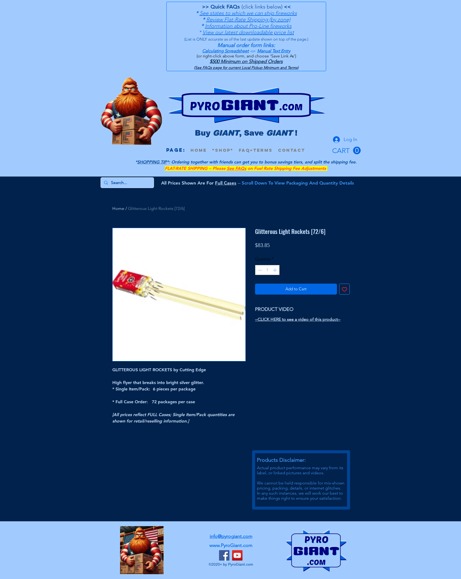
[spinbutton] (267, 270)
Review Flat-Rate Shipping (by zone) (248, 19)
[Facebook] (224, 555)
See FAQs (236, 168)
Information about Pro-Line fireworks (248, 26)
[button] (346, 151)
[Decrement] (259, 270)
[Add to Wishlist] (344, 289)
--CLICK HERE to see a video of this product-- (297, 319)
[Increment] (275, 270)
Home (118, 208)
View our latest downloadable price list (248, 32)
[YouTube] (237, 555)
